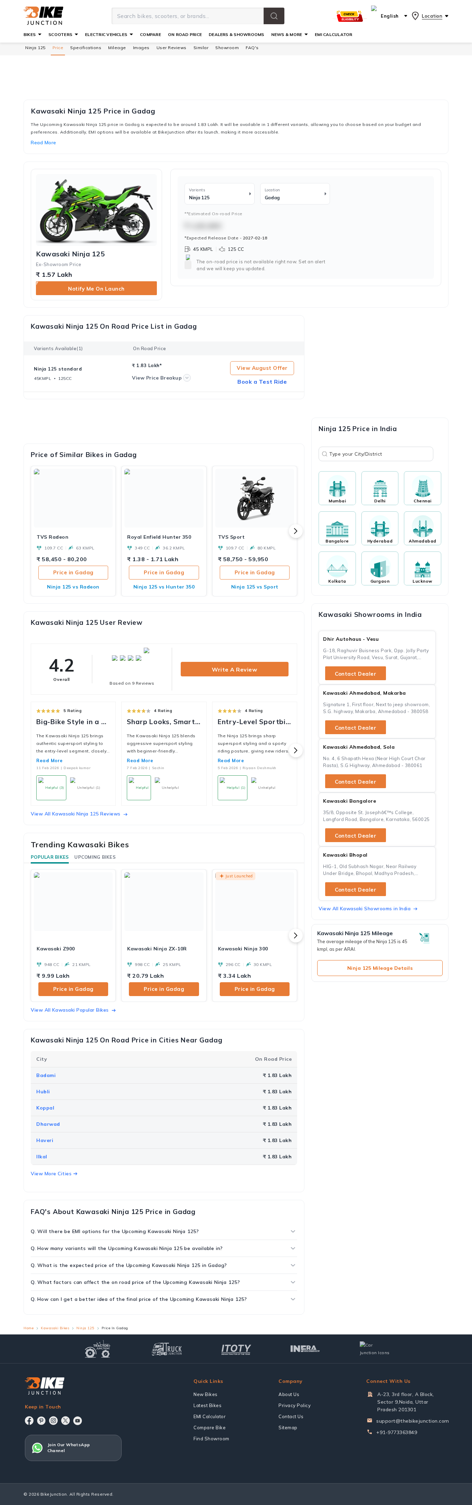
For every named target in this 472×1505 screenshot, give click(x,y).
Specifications (85, 47)
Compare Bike (209, 1427)
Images (141, 47)
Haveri (44, 1140)
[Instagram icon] (53, 1420)
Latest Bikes (207, 1405)
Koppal (45, 1108)
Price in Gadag (73, 572)
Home (28, 1328)
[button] (274, 16)
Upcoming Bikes (95, 857)
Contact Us (291, 1416)
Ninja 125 (35, 47)
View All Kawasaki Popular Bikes (70, 1010)
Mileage (117, 47)
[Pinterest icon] (41, 1420)
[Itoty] (236, 1348)
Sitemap (288, 1427)
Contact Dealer (355, 674)
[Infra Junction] (305, 1348)
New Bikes (205, 1394)
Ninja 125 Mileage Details (380, 968)
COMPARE (150, 34)
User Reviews (172, 47)
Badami (46, 1075)
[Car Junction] (375, 1349)
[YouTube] (77, 1420)
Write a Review (234, 669)
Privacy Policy (295, 1405)
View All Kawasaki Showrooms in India (364, 908)
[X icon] (65, 1420)
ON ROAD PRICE (185, 34)
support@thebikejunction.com (412, 1421)
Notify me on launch (96, 288)
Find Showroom (211, 1438)
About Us (289, 1394)
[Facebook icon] (29, 1420)
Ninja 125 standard (58, 369)
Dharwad (48, 1124)
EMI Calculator (209, 1416)
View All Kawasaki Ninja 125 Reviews (76, 814)
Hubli (43, 1091)
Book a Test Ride (262, 381)
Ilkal (41, 1156)
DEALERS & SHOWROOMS (236, 34)
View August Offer (262, 368)
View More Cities (51, 1173)
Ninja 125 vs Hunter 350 (164, 587)
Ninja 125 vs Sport (255, 587)
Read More (49, 760)
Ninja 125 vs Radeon (73, 587)
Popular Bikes (50, 857)
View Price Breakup (157, 378)
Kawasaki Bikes (55, 1328)
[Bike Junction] (43, 16)
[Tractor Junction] (98, 1349)
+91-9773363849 (396, 1432)
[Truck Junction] (167, 1349)
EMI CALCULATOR (333, 34)
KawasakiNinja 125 (70, 254)
